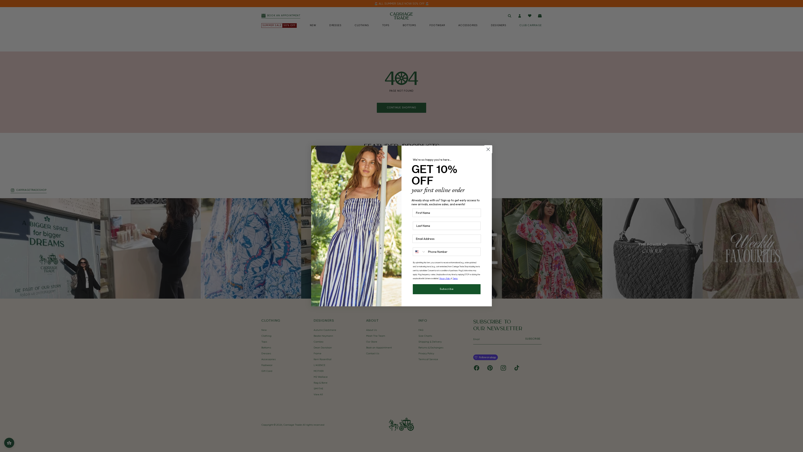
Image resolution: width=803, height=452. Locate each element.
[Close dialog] (488, 149)
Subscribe (447, 289)
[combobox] (419, 252)
